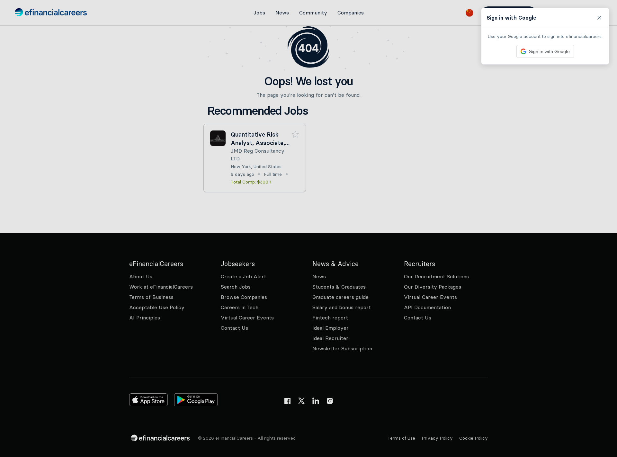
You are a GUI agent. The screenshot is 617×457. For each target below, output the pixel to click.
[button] (308, 228)
